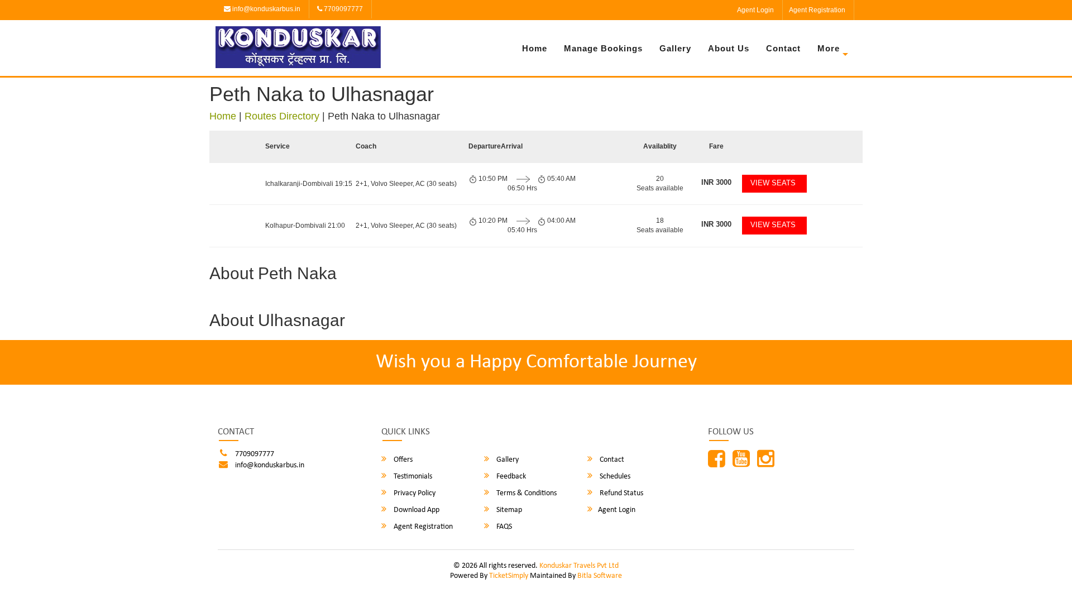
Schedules (614, 476)
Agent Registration (817, 10)
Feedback (510, 476)
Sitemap (508, 510)
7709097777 (342, 9)
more (828, 48)
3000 (716, 182)
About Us (728, 48)
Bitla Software (599, 576)
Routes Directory (282, 116)
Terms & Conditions (526, 493)
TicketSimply (508, 576)
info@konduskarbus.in (265, 9)
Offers (402, 460)
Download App (415, 510)
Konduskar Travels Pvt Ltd (579, 566)
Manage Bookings (603, 48)
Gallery (675, 48)
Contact (783, 48)
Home (534, 48)
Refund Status (620, 493)
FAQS (503, 527)
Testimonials (412, 476)
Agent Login (755, 10)
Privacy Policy (414, 493)
